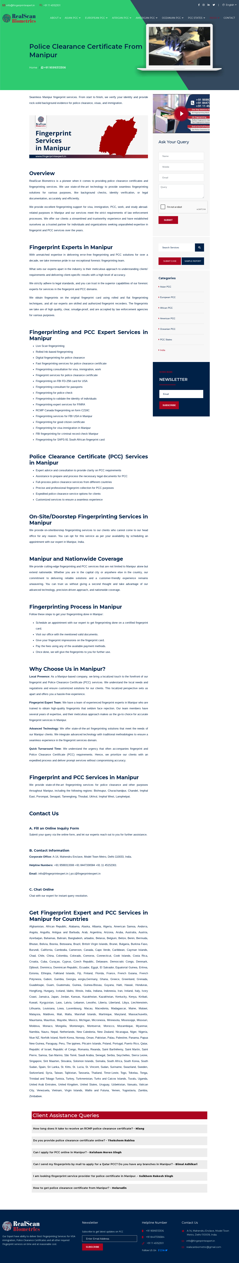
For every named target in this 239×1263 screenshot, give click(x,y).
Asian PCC (72, 17)
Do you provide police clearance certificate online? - (84, 1140)
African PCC (120, 17)
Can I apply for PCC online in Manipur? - (77, 1152)
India (213, 17)
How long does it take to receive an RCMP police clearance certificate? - (88, 1128)
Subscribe (169, 405)
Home (33, 67)
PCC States (195, 17)
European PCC (95, 17)
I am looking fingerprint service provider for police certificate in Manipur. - (103, 1176)
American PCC (145, 17)
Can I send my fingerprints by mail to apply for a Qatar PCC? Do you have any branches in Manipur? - (115, 1164)
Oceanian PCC (171, 17)
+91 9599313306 (54, 67)
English (229, 4)
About (54, 17)
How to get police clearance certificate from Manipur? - (79, 1187)
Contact (229, 17)
